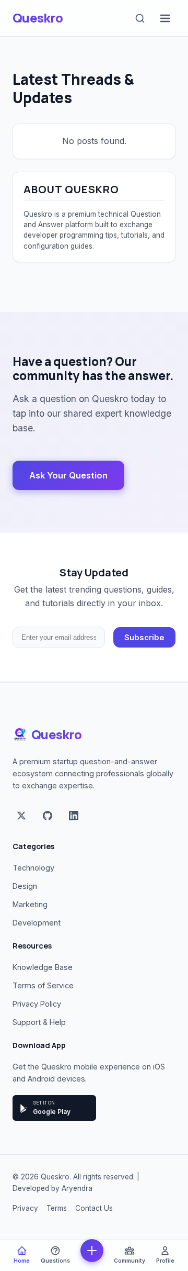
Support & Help (39, 1022)
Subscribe (144, 637)
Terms (56, 1208)
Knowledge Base (43, 967)
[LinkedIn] (74, 816)
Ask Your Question (68, 475)
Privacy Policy (37, 1003)
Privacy (25, 1208)
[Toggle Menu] (165, 18)
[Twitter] (21, 816)
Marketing (30, 904)
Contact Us (94, 1208)
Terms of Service (43, 985)
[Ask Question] (91, 1250)
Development (37, 922)
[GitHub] (47, 816)
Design (25, 886)
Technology (33, 867)
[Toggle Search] (140, 18)
